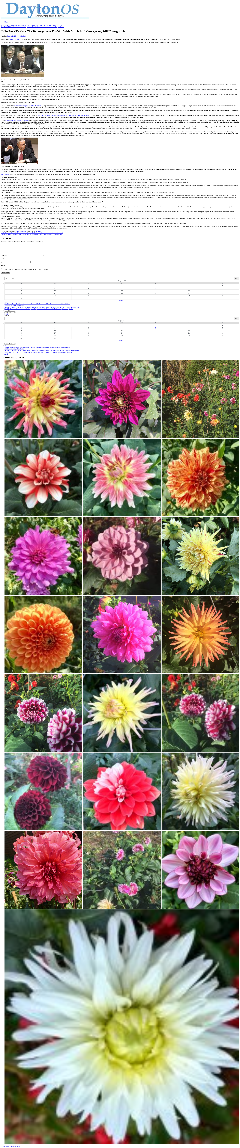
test (5, 302)
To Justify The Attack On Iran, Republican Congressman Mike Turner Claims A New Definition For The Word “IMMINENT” (42, 307)
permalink (39, 231)
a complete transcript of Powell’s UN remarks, (28, 106)
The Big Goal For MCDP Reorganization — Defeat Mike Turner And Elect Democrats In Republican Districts (37, 304)
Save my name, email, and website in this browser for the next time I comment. (26, 269)
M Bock (18, 231)
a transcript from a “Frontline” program (16, 120)
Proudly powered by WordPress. (10, 1146)
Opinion (23, 231)
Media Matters (5, 174)
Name (3, 259)
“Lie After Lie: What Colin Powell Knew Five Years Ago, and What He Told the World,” (64, 115)
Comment (4, 255)
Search (6, 276)
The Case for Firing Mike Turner (14, 305)
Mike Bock (23, 36)
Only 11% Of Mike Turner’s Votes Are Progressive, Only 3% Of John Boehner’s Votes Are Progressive (32, 27)
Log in (6, 314)
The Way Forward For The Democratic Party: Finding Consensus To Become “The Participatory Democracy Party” (38, 309)
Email (3, 262)
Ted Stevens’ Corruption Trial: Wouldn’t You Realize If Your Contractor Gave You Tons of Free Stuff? (32, 25)
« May (121, 300)
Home (6, 22)
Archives (7, 310)
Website (3, 265)
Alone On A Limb (13, 39)
